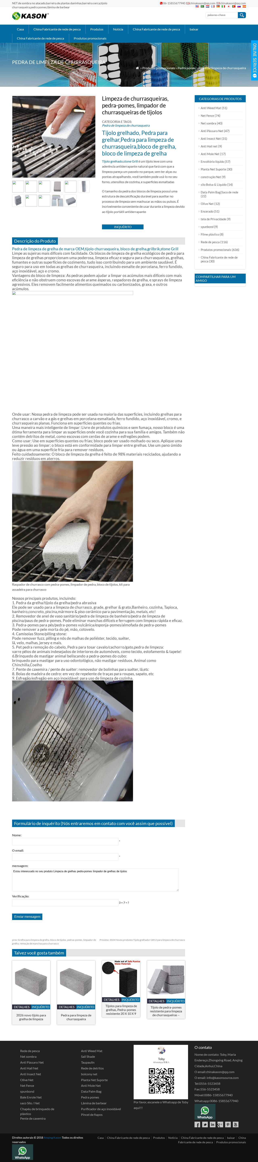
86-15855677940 (174, 3)
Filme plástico (210, 234)
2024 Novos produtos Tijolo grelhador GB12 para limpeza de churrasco (142, 939)
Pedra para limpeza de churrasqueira (76, 1017)
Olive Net (207, 203)
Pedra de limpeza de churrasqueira (222, 68)
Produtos (96, 29)
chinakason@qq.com (202, 3)
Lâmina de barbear (94, 1103)
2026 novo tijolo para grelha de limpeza (31, 1017)
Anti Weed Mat (211, 108)
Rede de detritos (92, 1068)
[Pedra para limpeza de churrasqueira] (76, 1003)
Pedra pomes (187, 68)
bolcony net (89, 1074)
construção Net (211, 177)
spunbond (207, 226)
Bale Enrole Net (31, 1097)
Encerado (207, 211)
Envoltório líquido (212, 161)
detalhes (21, 1007)
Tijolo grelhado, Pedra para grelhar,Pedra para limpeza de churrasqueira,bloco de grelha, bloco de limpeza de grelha (139, 143)
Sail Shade (88, 1056)
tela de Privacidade (213, 219)
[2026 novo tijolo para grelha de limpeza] (31, 1003)
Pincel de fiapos (92, 1114)
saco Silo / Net (30, 1103)
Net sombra (208, 123)
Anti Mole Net (210, 154)
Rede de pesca (210, 242)
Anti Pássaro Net (212, 131)
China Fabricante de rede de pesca (57, 29)
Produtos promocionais (90, 38)
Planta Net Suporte (213, 169)
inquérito (123, 227)
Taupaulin (88, 1062)
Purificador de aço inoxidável (101, 1109)
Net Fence (207, 115)
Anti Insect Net (211, 138)
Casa (20, 29)
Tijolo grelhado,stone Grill (120, 161)
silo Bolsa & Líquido (214, 184)
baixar (194, 29)
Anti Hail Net (29, 1068)
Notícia (118, 29)
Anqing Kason (52, 1137)
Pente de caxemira (33, 1118)
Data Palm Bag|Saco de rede (219, 192)
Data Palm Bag (91, 1091)
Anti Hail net (209, 146)
